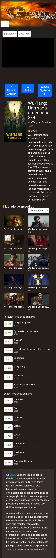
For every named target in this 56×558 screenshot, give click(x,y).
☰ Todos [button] (28, 88)
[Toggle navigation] (5, 24)
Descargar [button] (24, 33)
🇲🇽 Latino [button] (9, 33)
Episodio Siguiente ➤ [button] (45, 90)
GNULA (13, 474)
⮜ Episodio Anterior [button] (11, 90)
